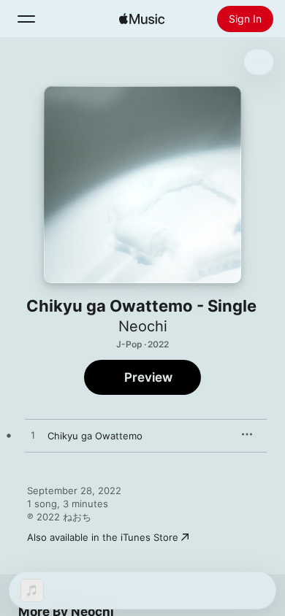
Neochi (142, 326)
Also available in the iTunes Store (102, 537)
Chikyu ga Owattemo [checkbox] (95, 436)
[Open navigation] (26, 19)
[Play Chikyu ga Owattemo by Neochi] (33, 435)
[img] (141, 19)
